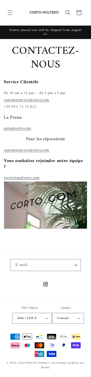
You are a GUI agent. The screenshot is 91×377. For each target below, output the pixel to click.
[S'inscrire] (75, 265)
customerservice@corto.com (26, 100)
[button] (10, 12)
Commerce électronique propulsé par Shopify (60, 365)
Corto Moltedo (27, 363)
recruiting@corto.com (22, 177)
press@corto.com (17, 128)
